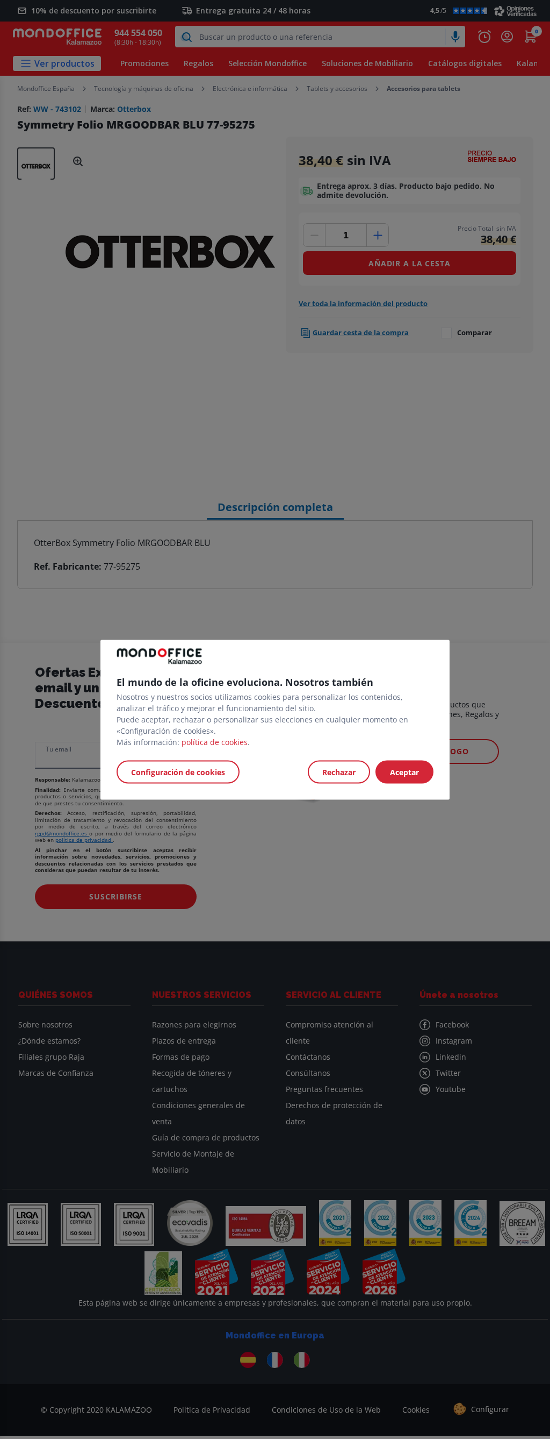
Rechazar (339, 772)
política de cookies (215, 741)
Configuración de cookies (178, 772)
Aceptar (404, 772)
